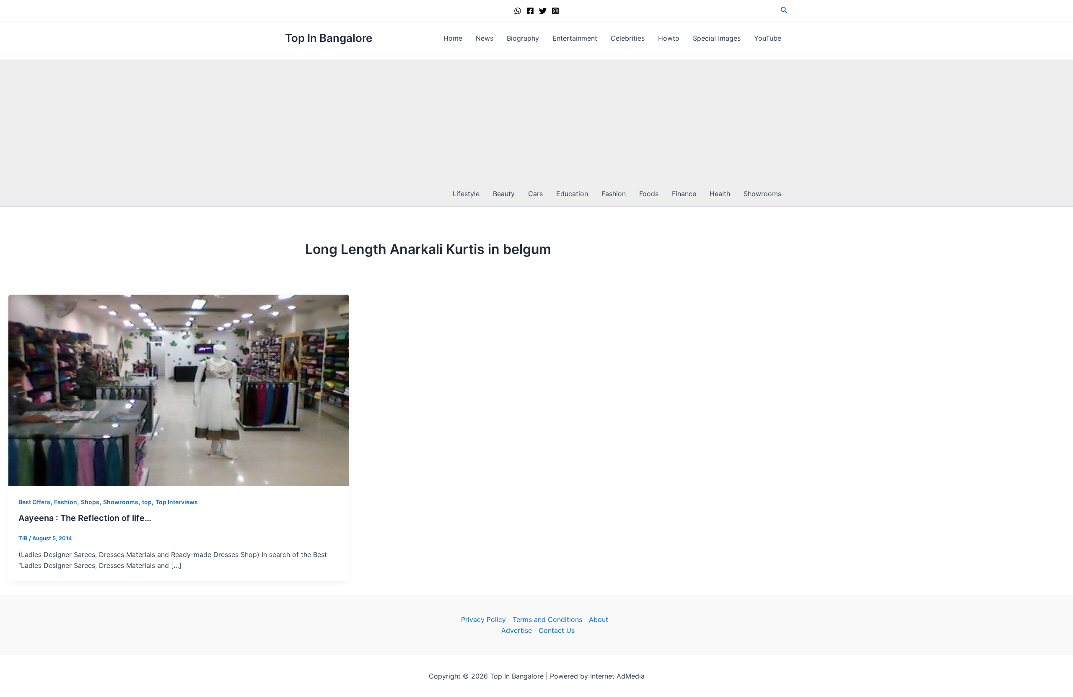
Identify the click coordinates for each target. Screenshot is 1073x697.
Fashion (613, 193)
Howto (668, 38)
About (598, 619)
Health (720, 193)
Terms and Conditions (547, 619)
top (147, 501)
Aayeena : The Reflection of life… (84, 518)
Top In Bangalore (328, 37)
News (484, 38)
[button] (784, 10)
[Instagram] (555, 11)
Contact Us (557, 630)
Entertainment (574, 38)
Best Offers (34, 501)
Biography (523, 38)
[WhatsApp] (517, 11)
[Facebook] (530, 11)
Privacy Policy (483, 619)
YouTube (767, 38)
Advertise (516, 630)
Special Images (717, 38)
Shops (90, 501)
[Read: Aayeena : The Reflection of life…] (178, 390)
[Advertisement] (536, 118)
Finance (684, 193)
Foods (648, 193)
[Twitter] (543, 11)
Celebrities (628, 38)
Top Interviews (177, 501)
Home (452, 38)
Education (572, 193)
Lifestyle (466, 193)
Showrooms (762, 193)
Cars (535, 193)
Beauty (504, 193)
